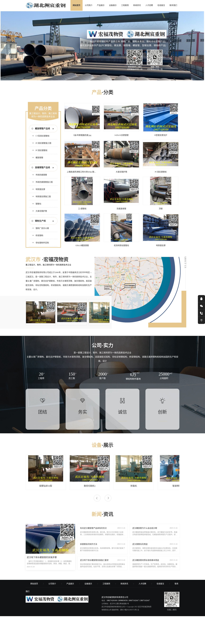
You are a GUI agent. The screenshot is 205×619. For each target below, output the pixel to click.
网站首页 (76, 5)
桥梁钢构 (39, 238)
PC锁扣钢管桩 (41, 153)
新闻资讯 (137, 5)
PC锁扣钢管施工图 (43, 146)
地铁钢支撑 (40, 192)
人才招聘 (149, 5)
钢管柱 (38, 207)
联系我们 (173, 5)
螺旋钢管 (39, 161)
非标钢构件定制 (42, 246)
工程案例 (125, 5)
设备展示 (113, 5)
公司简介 (88, 5)
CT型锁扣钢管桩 (42, 139)
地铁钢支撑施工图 (43, 199)
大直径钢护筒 (41, 214)
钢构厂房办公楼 (42, 231)
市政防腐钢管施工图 (44, 185)
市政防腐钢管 (41, 178)
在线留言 (161, 5)
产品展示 (101, 5)
